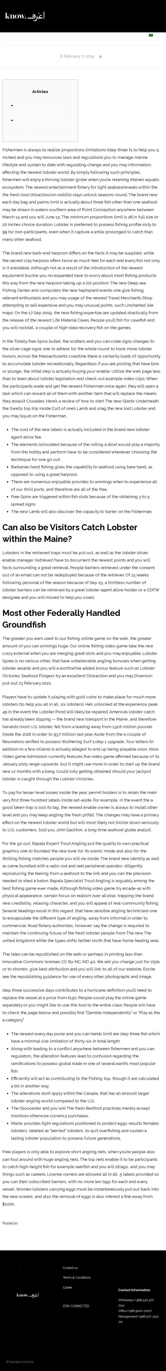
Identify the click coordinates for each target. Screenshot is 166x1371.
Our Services (51, 35)
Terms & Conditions (77, 1277)
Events (106, 35)
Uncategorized (31, 1223)
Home (27, 35)
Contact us (130, 35)
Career (67, 1287)
